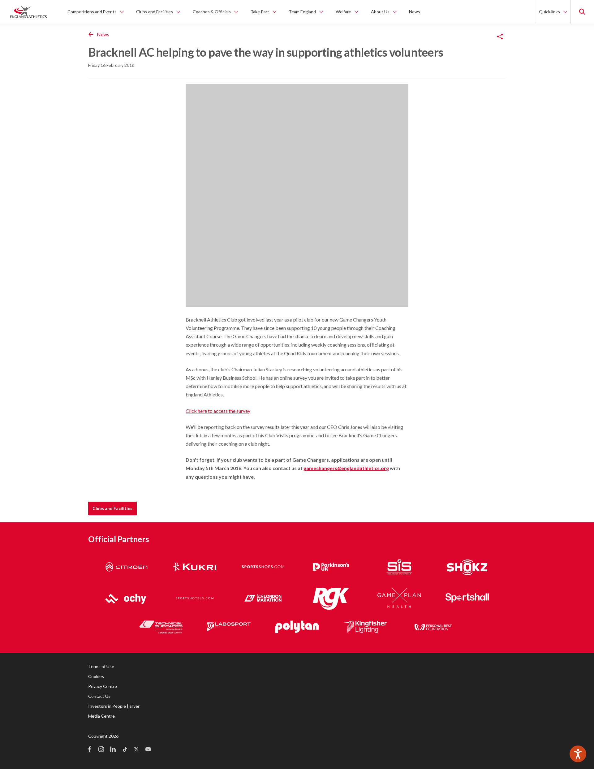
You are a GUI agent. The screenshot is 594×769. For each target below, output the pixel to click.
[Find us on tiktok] (124, 750)
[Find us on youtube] (148, 750)
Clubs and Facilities (112, 508)
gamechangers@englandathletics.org (346, 468)
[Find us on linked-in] (113, 750)
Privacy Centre (102, 686)
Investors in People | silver (114, 706)
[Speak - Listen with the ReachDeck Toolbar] (578, 753)
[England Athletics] (28, 11)
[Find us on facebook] (89, 750)
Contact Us (99, 696)
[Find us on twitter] (136, 750)
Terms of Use (101, 666)
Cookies (96, 676)
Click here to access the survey (218, 411)
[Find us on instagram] (101, 750)
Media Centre (101, 716)
